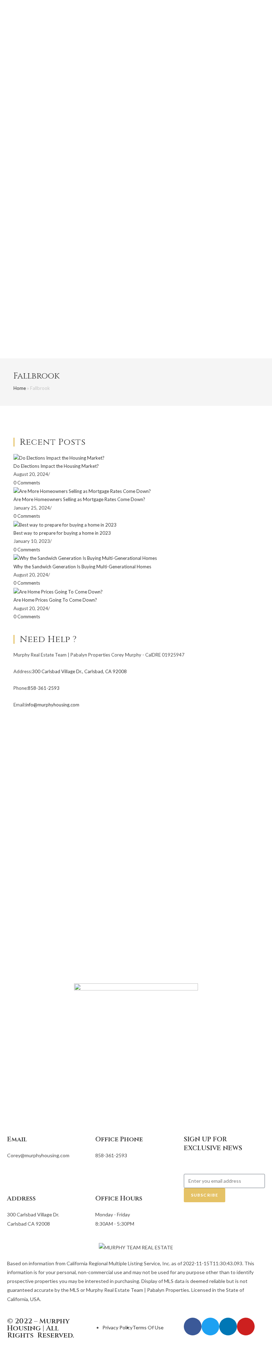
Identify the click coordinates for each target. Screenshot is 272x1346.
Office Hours (118, 1198)
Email (17, 1139)
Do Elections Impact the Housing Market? (56, 466)
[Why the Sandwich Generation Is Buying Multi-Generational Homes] (85, 558)
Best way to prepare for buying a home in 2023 (62, 533)
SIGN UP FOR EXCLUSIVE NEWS (213, 1144)
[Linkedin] (228, 1326)
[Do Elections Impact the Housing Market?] (58, 457)
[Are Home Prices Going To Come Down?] (58, 591)
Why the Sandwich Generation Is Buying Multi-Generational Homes (82, 566)
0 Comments (26, 482)
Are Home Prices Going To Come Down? (55, 600)
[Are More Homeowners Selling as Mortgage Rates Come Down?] (82, 491)
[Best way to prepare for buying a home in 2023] (65, 524)
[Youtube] (246, 1326)
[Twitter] (210, 1326)
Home (19, 388)
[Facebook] (193, 1326)
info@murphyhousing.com (52, 705)
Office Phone (119, 1139)
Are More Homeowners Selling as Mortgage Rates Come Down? (79, 499)
